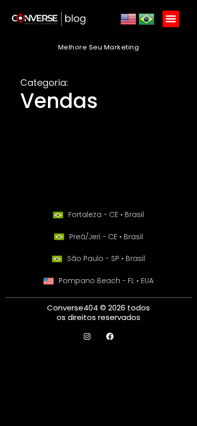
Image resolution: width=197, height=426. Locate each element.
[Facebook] (110, 336)
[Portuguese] (146, 25)
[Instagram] (87, 336)
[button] (171, 19)
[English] (128, 25)
